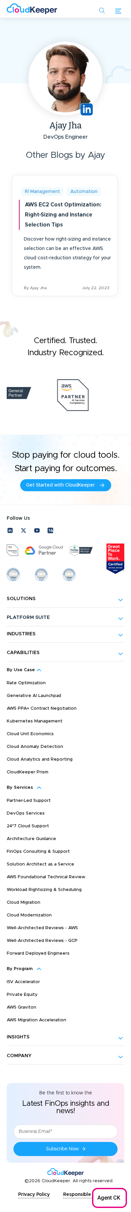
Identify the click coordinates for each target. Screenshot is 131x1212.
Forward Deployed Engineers (38, 953)
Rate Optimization (26, 683)
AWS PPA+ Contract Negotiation (42, 708)
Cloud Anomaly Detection (35, 747)
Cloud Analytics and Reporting (40, 759)
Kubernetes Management (34, 721)
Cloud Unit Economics (30, 734)
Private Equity (22, 995)
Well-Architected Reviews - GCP (42, 941)
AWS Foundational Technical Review (46, 877)
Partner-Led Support (29, 801)
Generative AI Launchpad (34, 696)
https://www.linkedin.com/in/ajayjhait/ (86, 109)
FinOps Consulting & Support (38, 851)
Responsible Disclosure (89, 1194)
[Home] (32, 8)
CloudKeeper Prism (27, 772)
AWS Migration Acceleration (36, 1020)
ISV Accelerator (23, 982)
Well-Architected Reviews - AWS (42, 928)
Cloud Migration (23, 902)
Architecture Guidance (31, 839)
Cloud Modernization (29, 915)
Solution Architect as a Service (40, 864)
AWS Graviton (21, 1007)
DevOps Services (26, 813)
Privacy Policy (34, 1194)
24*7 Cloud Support (28, 826)
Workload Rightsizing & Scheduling (44, 890)
